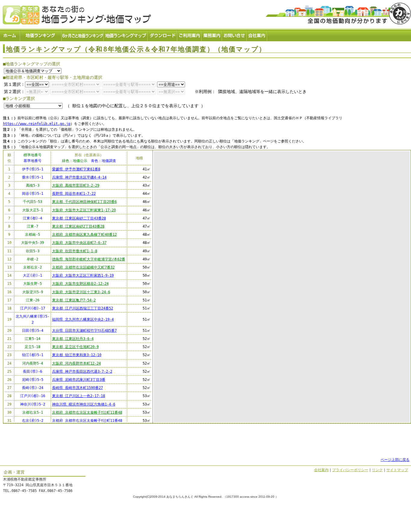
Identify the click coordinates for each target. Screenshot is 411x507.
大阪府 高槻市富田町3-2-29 (75, 185)
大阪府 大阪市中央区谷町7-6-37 (79, 243)
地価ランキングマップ (126, 34)
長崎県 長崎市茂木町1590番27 (77, 388)
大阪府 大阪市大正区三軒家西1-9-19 (83, 275)
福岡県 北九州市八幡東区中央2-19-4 (83, 319)
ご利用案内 (190, 34)
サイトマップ (397, 470)
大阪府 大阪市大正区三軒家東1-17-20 (84, 210)
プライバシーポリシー (350, 470)
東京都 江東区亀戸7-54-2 (74, 300)
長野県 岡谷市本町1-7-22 (74, 193)
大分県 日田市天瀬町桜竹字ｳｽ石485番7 (84, 330)
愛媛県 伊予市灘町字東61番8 (76, 169)
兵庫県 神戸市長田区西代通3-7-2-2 (82, 371)
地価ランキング (41, 34)
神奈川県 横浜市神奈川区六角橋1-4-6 (83, 404)
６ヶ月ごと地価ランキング (83, 34)
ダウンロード (163, 34)
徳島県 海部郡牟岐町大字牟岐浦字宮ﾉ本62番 (88, 259)
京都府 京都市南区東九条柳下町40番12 (84, 234)
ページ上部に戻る (395, 460)
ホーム (10, 34)
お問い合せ (234, 34)
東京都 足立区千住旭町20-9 (75, 347)
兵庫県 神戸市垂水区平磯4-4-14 (79, 177)
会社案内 (257, 34)
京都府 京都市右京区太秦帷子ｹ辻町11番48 (87, 412)
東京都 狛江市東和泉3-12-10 (76, 355)
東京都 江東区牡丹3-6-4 (73, 339)
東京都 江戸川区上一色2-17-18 (78, 396)
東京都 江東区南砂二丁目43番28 (79, 218)
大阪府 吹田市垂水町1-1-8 (74, 251)
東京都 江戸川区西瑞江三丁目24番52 (82, 308)
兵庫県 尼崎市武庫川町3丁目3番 (78, 380)
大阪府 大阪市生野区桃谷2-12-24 (80, 283)
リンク (377, 470)
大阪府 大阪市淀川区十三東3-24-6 (81, 292)
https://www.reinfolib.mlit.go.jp (36, 124)
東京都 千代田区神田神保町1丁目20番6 (84, 202)
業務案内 (212, 34)
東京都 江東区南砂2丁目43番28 (78, 226)
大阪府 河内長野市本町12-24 (76, 363)
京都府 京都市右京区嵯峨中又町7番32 (83, 267)
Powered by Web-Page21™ (388, 503)
